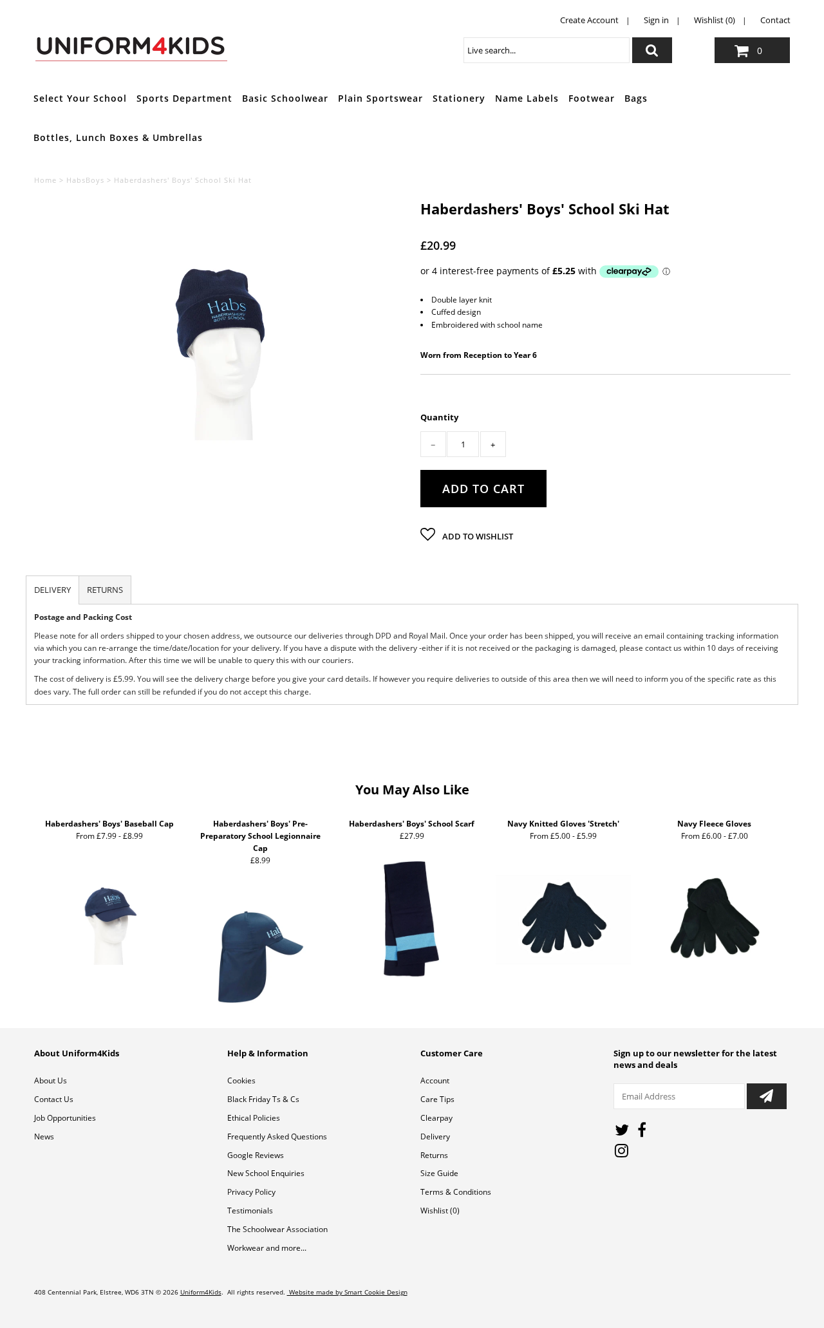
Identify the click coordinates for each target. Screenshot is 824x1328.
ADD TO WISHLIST (476, 536)
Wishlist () (440, 1210)
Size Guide (439, 1173)
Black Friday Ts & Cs (263, 1099)
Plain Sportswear (380, 98)
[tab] (52, 589)
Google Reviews (255, 1155)
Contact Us (53, 1099)
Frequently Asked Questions (277, 1136)
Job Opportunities (65, 1117)
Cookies (241, 1080)
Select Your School (80, 98)
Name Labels (527, 98)
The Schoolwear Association (277, 1229)
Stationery (459, 98)
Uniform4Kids (200, 1291)
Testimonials (250, 1210)
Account (434, 1080)
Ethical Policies (253, 1117)
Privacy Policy (251, 1191)
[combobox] (547, 50)
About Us (50, 1080)
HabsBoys (85, 180)
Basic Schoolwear (285, 98)
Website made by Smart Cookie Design (347, 1291)
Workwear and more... (266, 1247)
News (44, 1136)
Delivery (435, 1136)
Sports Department (184, 98)
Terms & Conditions (455, 1191)
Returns (434, 1155)
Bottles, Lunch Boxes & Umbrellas (118, 137)
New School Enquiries (265, 1173)
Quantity (439, 417)
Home (45, 180)
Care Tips (437, 1099)
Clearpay (436, 1117)
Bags (636, 98)
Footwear (591, 98)
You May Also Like (412, 789)
